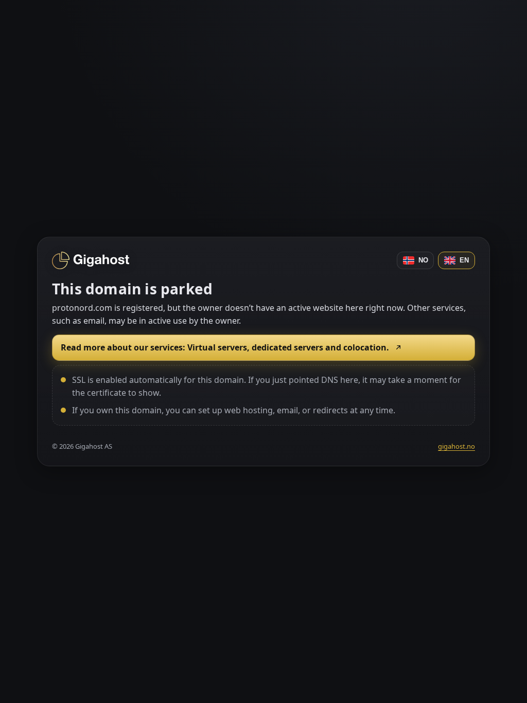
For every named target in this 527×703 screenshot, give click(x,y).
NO (423, 260)
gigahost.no (456, 446)
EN (464, 260)
